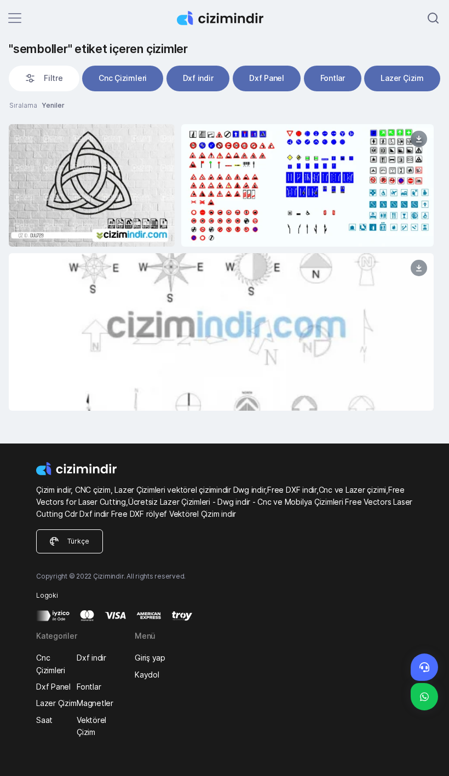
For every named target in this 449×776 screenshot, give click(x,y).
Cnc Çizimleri (123, 78)
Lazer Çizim (402, 78)
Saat (44, 720)
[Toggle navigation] (15, 18)
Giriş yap (150, 657)
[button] (44, 78)
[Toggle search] (433, 18)
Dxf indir (198, 78)
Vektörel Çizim (91, 726)
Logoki (47, 595)
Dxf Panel (266, 78)
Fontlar (332, 78)
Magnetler (95, 703)
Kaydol (147, 674)
